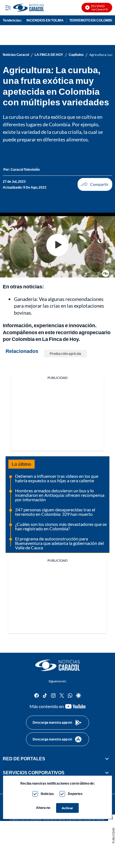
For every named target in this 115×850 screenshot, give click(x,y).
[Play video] (57, 245)
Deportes (75, 794)
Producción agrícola (65, 354)
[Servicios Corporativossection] (106, 772)
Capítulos (76, 55)
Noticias (47, 794)
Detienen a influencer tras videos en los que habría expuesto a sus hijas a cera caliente (56, 478)
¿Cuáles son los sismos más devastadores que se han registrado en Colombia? (61, 526)
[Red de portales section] (106, 758)
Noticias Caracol (16, 55)
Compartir (95, 184)
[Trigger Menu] (8, 7)
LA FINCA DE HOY (49, 55)
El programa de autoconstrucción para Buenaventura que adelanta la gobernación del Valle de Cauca (59, 543)
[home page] (57, 665)
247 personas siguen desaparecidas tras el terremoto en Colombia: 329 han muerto (55, 512)
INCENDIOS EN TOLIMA (45, 20)
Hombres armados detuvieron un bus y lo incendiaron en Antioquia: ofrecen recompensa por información (59, 495)
